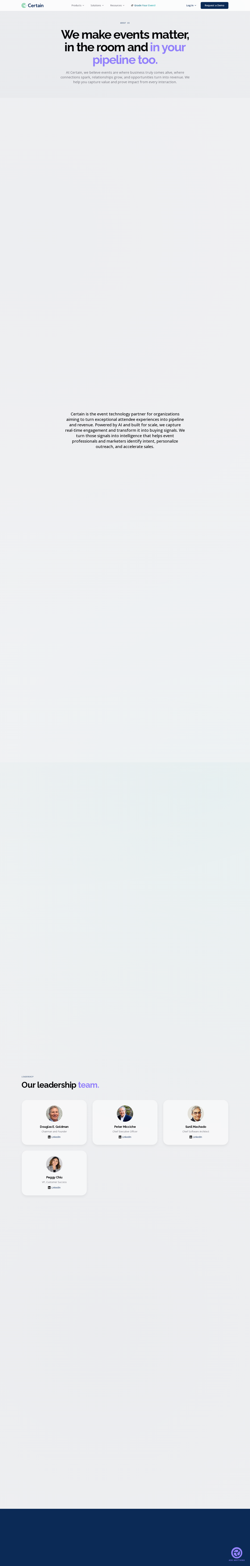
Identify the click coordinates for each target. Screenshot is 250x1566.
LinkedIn (56, 1137)
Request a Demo (214, 5)
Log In (190, 5)
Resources (116, 5)
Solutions (96, 5)
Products (76, 5)
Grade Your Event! (145, 5)
